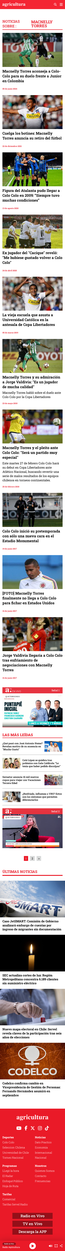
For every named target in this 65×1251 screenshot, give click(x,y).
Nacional (40, 1157)
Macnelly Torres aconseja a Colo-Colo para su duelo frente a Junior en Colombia (31, 76)
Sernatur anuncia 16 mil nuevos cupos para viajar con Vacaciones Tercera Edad (21, 780)
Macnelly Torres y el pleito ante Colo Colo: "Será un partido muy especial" (30, 452)
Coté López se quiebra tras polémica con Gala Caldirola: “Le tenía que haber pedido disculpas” (41, 763)
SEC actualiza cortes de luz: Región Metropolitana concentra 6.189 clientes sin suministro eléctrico (30, 979)
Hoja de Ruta (10, 1186)
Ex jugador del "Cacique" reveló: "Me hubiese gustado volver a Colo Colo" (32, 257)
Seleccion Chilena (13, 1147)
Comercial (8, 1199)
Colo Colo (8, 1142)
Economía (41, 1147)
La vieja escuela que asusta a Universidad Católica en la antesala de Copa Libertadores (28, 319)
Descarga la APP (33, 1231)
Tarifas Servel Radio (15, 1204)
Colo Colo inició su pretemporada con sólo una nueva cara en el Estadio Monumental (31, 536)
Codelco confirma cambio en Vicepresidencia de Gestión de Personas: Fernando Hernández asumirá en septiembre (31, 1089)
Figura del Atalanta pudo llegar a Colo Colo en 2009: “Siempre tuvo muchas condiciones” (31, 195)
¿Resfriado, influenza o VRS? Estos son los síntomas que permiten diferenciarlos (42, 796)
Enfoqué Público (12, 1181)
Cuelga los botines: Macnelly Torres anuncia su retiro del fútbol (32, 136)
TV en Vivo (32, 1223)
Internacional (43, 1152)
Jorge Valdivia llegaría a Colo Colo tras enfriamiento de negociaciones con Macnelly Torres (32, 662)
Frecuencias (42, 1181)
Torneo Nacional (12, 1157)
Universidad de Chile (15, 1152)
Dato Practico (43, 1142)
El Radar (7, 1176)
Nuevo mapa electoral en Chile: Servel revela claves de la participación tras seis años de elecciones (32, 1033)
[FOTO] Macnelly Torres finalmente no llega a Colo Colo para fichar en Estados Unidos (29, 598)
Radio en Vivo (32, 1215)
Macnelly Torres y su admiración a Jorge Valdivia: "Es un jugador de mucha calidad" (31, 382)
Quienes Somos (45, 1171)
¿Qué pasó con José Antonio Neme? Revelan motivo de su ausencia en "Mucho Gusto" (22, 746)
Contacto (40, 1176)
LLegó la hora (10, 1171)
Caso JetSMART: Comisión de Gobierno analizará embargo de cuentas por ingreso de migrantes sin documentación (31, 925)
